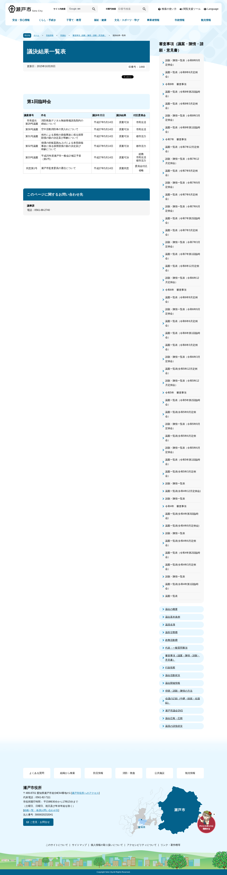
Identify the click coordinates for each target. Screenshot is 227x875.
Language (213, 9)
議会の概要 (171, 609)
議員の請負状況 (174, 726)
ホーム (36, 35)
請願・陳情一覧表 (175, 483)
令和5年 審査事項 (175, 392)
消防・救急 (129, 773)
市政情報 (180, 20)
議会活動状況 (172, 675)
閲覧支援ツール (192, 9)
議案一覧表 (171, 596)
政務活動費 (171, 640)
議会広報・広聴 (174, 718)
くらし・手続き (47, 20)
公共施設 (159, 773)
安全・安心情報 (21, 20)
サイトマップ (79, 845)
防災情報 (98, 773)
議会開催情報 (172, 683)
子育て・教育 (73, 20)
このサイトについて (57, 845)
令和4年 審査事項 (175, 506)
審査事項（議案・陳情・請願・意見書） (89, 35)
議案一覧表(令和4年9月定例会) (182, 525)
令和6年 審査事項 (175, 289)
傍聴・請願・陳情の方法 (178, 690)
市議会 (63, 35)
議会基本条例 (172, 617)
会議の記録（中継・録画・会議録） (182, 700)
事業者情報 (153, 20)
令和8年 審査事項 (175, 84)
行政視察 (170, 667)
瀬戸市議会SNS (174, 710)
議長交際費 (171, 632)
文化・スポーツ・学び (126, 20)
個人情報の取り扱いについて (107, 845)
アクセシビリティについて (142, 845)
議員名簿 (170, 624)
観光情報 (206, 20)
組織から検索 (67, 773)
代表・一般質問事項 (176, 648)
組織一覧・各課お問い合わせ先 (41, 810)
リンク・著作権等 (170, 845)
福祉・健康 (100, 20)
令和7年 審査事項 (175, 139)
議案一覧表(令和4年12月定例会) (183, 491)
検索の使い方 (169, 9)
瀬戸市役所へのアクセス (85, 793)
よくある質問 (36, 773)
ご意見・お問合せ (40, 822)
